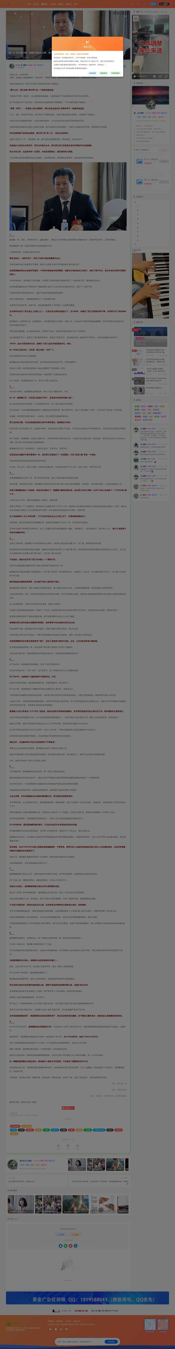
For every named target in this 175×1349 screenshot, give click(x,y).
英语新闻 (103, 73)
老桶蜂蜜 (92, 73)
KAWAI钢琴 (115, 73)
